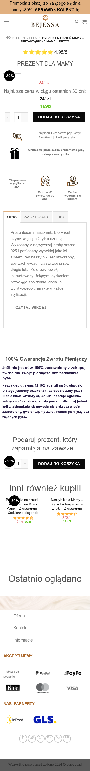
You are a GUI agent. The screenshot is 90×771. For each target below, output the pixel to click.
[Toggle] (8, 616)
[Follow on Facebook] (23, 739)
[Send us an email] (49, 739)
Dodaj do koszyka (59, 117)
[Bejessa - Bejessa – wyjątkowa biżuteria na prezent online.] (45, 22)
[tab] (11, 217)
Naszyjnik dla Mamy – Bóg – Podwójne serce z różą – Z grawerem (67, 504)
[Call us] (58, 739)
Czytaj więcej (31, 307)
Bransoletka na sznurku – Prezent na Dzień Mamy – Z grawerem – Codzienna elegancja (23, 506)
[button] (23, 518)
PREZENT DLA (27, 38)
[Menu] (6, 21)
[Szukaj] (77, 21)
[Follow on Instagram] (32, 739)
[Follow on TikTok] (41, 739)
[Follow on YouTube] (67, 739)
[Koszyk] (84, 22)
